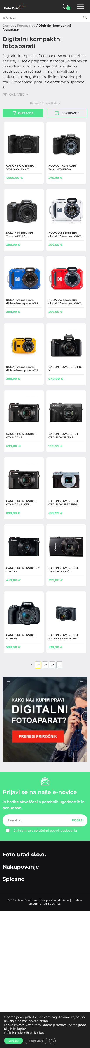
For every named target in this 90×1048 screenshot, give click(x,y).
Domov (8, 26)
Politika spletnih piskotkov (24, 1033)
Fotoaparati (26, 26)
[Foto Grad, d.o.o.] (15, 6)
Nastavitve (36, 1040)
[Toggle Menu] (80, 6)
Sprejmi (14, 1040)
